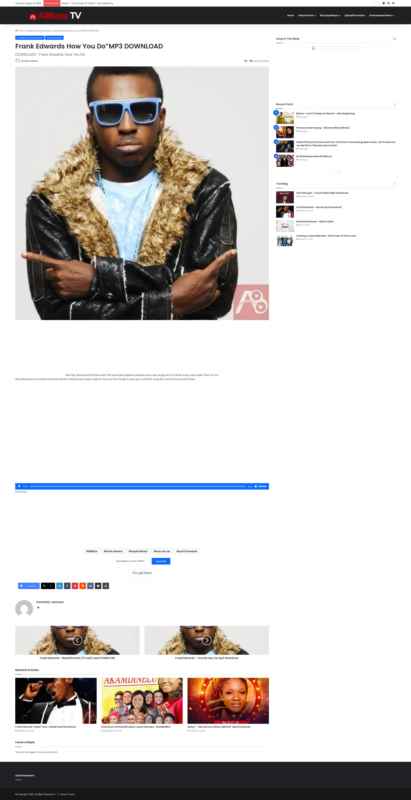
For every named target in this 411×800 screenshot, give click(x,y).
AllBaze (92, 551)
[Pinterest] (75, 586)
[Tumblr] (67, 586)
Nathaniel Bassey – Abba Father (315, 221)
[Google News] (142, 573)
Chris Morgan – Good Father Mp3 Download (322, 193)
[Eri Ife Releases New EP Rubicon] (285, 161)
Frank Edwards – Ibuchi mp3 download (318, 207)
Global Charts (306, 15)
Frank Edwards (54, 37)
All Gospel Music (329, 15)
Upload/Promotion (355, 15)
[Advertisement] (142, 348)
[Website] (38, 607)
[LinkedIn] (59, 586)
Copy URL (161, 561)
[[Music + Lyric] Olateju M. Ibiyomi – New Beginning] (285, 118)
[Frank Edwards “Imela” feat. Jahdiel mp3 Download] (56, 701)
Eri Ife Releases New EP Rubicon (314, 156)
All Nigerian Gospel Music (38, 30)
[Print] (106, 586)
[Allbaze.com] (55, 15)
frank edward (113, 551)
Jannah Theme (67, 794)
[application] (142, 486)
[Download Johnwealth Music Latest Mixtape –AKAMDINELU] (142, 701)
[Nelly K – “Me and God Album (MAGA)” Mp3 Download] (228, 701)
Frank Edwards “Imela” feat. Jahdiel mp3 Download (45, 726)
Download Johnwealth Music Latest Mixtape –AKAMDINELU (136, 726)
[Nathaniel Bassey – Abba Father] (285, 226)
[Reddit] (82, 586)
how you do (162, 551)
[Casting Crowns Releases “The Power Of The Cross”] (285, 240)
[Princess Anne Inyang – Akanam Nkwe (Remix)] (285, 132)
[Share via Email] (98, 586)
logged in (33, 752)
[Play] (19, 486)
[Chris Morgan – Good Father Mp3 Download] (285, 197)
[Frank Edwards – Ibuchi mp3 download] (285, 212)
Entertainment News (380, 15)
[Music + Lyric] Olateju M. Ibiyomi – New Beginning (325, 113)
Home (290, 15)
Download (21, 491)
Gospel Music (138, 551)
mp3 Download (187, 551)
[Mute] (255, 486)
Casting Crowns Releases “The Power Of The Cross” (326, 235)
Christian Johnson (29, 61)
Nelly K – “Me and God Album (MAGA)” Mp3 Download (219, 726)
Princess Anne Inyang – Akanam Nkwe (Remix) (85, 3)
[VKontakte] (90, 586)
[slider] (262, 486)
